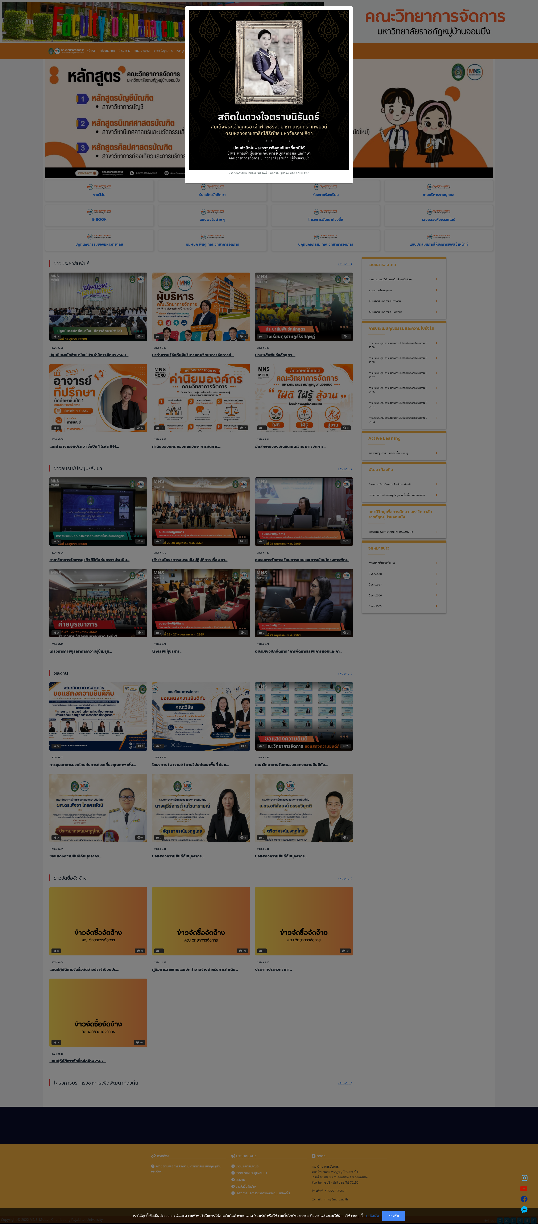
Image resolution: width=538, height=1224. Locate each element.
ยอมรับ (394, 1216)
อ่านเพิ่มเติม (371, 1215)
